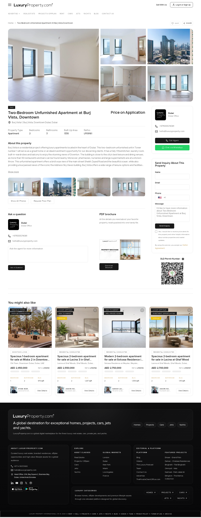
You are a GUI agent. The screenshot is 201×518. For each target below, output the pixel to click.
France (106, 475)
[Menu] (9, 5)
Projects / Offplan (81, 461)
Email (157, 182)
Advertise (13, 14)
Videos (139, 461)
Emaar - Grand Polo (173, 457)
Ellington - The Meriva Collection (174, 477)
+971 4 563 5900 (21, 466)
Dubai (105, 461)
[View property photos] (53, 65)
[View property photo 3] (170, 46)
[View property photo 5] (170, 84)
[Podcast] (31, 483)
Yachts (87, 14)
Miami (105, 468)
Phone (158, 193)
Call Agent (174, 140)
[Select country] (160, 197)
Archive (168, 514)
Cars (70, 14)
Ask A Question (16, 268)
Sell (77, 514)
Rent (62, 14)
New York (106, 464)
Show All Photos (18, 201)
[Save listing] (48, 310)
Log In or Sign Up (183, 4)
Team (138, 468)
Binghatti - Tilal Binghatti (175, 464)
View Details (42, 390)
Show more (13, 172)
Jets (78, 14)
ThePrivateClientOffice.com (148, 479)
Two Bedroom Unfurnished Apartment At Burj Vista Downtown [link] (45, 23)
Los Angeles (108, 472)
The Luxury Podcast (144, 464)
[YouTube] (17, 483)
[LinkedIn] (12, 483)
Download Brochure (109, 267)
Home (11, 23)
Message (159, 203)
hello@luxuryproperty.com (25, 470)
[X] (26, 483)
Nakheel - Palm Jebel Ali (175, 472)
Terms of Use (156, 514)
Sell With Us (161, 4)
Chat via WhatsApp (174, 147)
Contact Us (108, 14)
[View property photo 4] (123, 84)
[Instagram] (21, 483)
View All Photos (181, 96)
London (106, 457)
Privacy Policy (142, 514)
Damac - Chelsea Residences (177, 461)
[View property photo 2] (123, 46)
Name (157, 172)
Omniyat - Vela (171, 468)
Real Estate (29, 14)
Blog (96, 14)
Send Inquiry (164, 226)
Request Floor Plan (42, 201)
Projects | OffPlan (47, 14)
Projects (150, 424)
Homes (137, 424)
